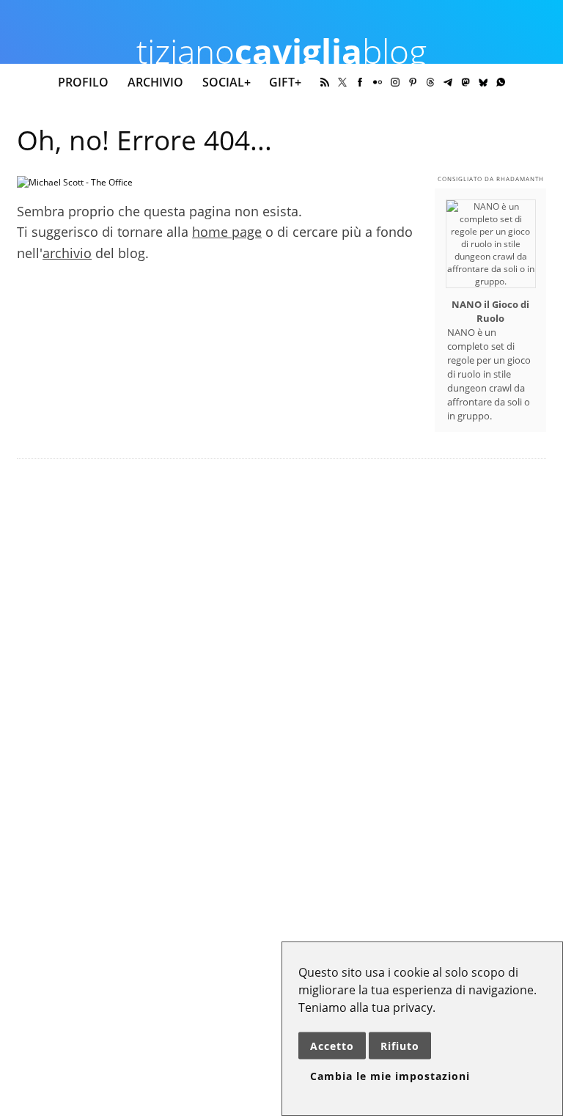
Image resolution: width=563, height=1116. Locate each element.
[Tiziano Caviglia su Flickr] (377, 82)
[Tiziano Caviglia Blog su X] (342, 82)
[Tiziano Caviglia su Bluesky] (483, 82)
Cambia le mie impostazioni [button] (390, 1076)
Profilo (83, 82)
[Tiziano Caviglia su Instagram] (395, 82)
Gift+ (285, 82)
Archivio (155, 82)
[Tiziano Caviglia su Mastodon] (465, 82)
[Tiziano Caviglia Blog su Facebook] (360, 82)
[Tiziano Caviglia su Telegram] (448, 82)
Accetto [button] (332, 1046)
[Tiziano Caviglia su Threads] (430, 82)
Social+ (226, 82)
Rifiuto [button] (399, 1046)
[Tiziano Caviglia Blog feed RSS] (324, 82)
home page (227, 232)
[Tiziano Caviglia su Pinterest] (412, 82)
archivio (67, 253)
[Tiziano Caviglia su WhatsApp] (500, 82)
